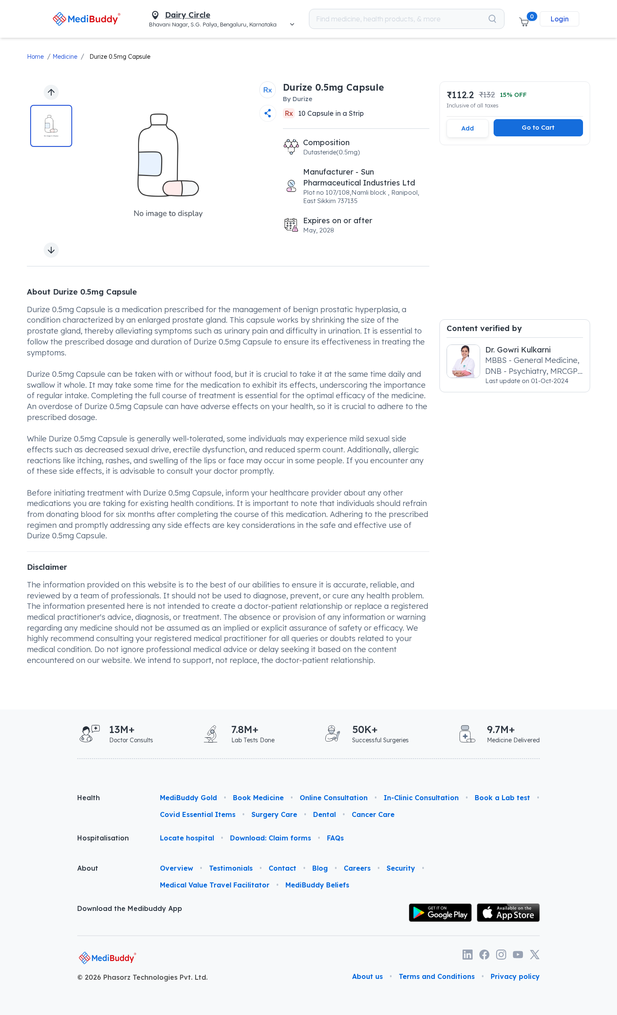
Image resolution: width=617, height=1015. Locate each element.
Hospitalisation (103, 838)
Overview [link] (176, 868)
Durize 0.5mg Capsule (119, 56)
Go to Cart (538, 127)
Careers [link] (357, 868)
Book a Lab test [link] (502, 797)
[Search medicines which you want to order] (492, 19)
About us (367, 976)
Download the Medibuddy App (129, 908)
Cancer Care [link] (373, 814)
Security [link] (401, 868)
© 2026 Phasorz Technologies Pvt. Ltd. (142, 977)
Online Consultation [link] (334, 797)
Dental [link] (324, 814)
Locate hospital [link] (187, 838)
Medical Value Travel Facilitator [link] (214, 885)
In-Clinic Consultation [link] (421, 797)
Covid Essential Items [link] (197, 814)
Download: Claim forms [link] (270, 838)
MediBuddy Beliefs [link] (317, 885)
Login (559, 19)
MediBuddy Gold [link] (188, 797)
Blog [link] (320, 868)
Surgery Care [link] (274, 814)
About (87, 868)
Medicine (64, 56)
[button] (524, 18)
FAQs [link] (335, 838)
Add (467, 128)
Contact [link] (282, 868)
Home (35, 56)
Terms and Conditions (437, 976)
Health (88, 797)
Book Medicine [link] (258, 797)
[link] (87, 19)
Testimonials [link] (231, 868)
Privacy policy (515, 976)
